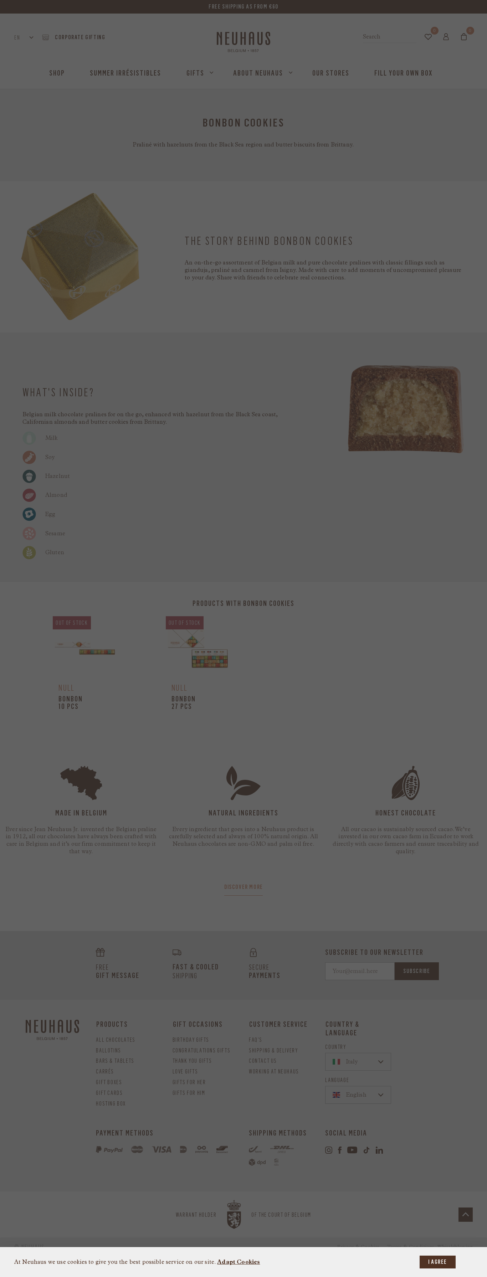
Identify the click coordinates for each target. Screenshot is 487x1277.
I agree (437, 1261)
